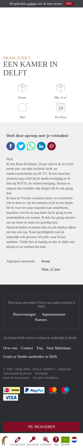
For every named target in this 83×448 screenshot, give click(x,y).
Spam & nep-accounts (16, 377)
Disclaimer (41, 373)
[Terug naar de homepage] (4, 441)
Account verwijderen (45, 377)
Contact (27, 348)
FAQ (56, 444)
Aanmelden (17, 444)
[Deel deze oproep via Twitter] (21, 146)
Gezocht (46, 444)
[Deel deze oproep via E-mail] (51, 146)
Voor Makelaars (58, 348)
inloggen (33, 444)
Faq (40, 348)
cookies (31, 3)
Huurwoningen (24, 314)
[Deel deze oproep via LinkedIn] (41, 146)
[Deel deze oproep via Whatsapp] (31, 146)
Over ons (10, 348)
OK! (69, 3)
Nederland (65, 369)
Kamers (41, 319)
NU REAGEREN (41, 427)
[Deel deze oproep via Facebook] (10, 146)
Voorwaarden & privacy (17, 373)
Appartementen (53, 314)
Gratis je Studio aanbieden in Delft (30, 356)
